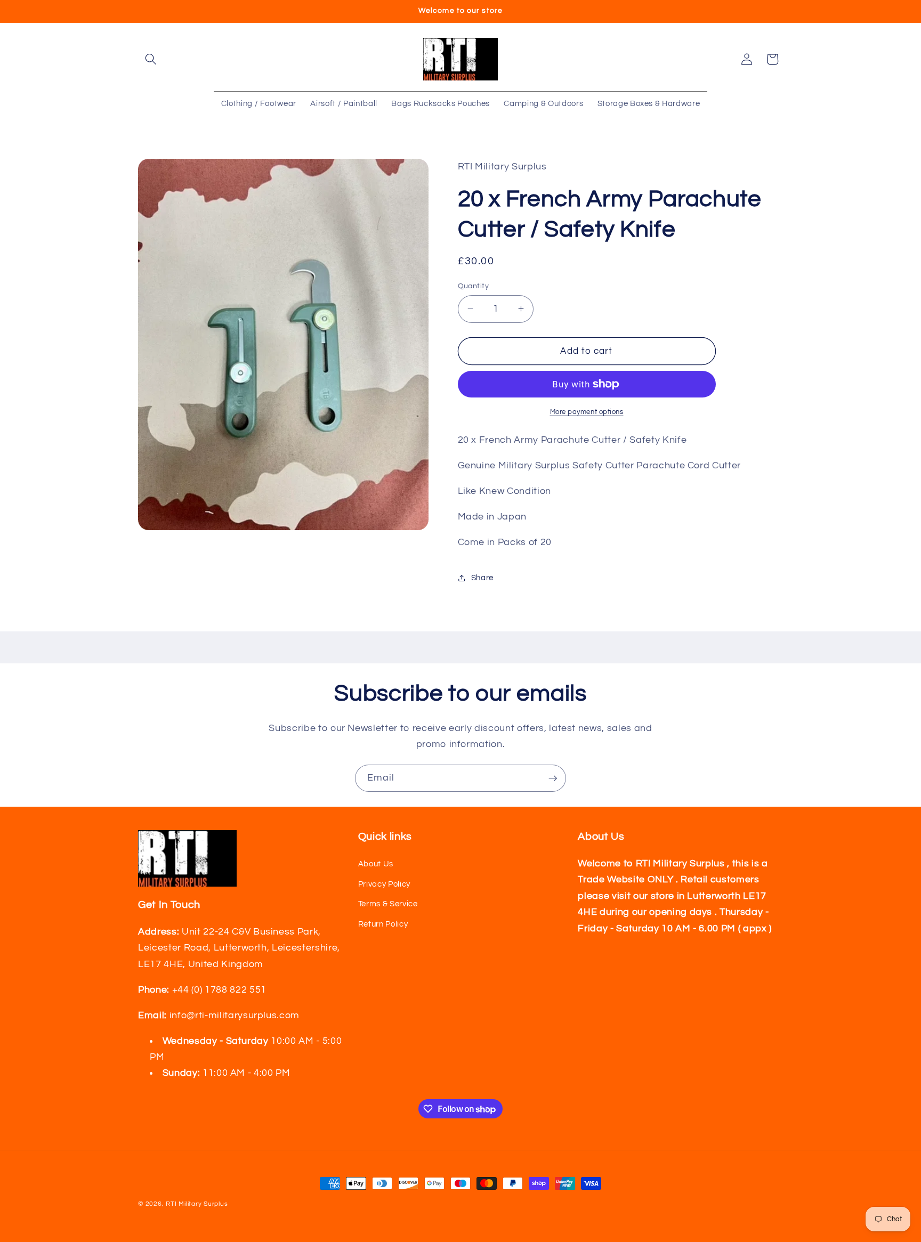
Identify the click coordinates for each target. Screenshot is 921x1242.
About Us (375, 863)
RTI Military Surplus (197, 1203)
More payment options (587, 412)
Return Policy (383, 924)
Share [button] (482, 577)
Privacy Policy (384, 884)
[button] (151, 59)
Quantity (473, 285)
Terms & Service (388, 903)
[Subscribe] (552, 778)
